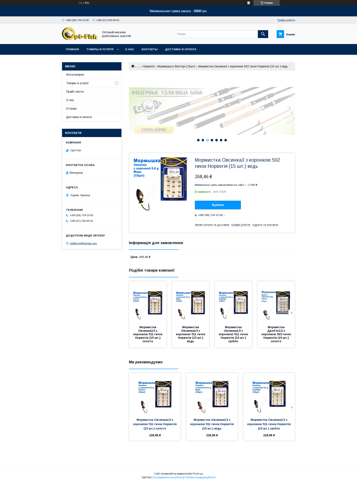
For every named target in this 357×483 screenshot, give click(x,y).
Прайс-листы (75, 91)
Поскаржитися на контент (167, 477)
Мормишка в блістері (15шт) (176, 66)
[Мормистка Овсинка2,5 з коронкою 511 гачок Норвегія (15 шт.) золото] (147, 302)
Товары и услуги (99, 49)
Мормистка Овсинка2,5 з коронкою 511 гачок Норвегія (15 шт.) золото (148, 334)
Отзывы (71, 108)
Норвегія (149, 66)
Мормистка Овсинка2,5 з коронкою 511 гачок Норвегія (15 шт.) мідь (191, 334)
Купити (218, 205)
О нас (129, 49)
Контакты (150, 49)
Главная (72, 49)
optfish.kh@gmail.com (83, 243)
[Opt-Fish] (79, 38)
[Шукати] (263, 34)
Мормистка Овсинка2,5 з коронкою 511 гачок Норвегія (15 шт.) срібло (234, 334)
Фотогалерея (75, 74)
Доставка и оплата (180, 49)
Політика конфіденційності (200, 477)
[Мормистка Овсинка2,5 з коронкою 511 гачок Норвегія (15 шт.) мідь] (190, 302)
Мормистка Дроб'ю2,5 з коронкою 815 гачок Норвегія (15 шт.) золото (277, 334)
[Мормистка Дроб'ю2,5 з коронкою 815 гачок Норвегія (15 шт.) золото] (276, 302)
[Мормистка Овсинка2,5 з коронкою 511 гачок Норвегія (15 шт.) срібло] (233, 302)
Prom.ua (198, 473)
